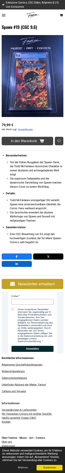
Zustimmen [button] (49, 467)
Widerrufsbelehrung (13, 371)
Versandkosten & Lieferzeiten (19, 410)
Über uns (7, 441)
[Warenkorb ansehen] (61, 15)
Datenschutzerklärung (14, 378)
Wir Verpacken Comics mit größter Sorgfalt (27, 413)
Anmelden (32, 348)
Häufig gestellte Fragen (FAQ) (19, 417)
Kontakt (6, 421)
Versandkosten (25, 129)
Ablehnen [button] (23, 467)
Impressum (8, 445)
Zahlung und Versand (14, 391)
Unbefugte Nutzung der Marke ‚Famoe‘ (24, 384)
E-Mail (15, 296)
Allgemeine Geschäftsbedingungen (22, 364)
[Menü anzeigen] (3, 15)
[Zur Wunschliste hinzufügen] (59, 141)
